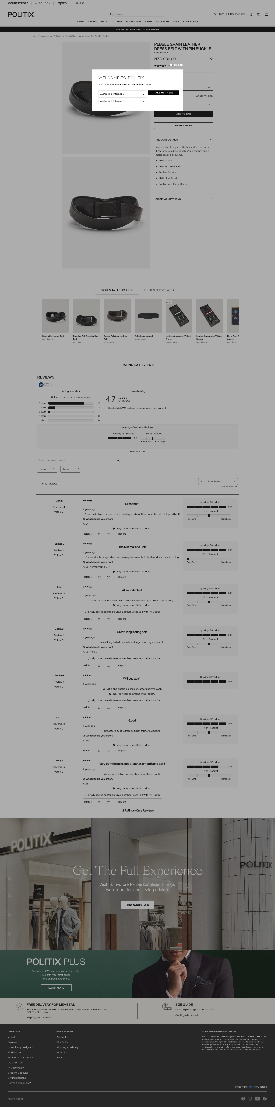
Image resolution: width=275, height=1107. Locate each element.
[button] (176, 65)
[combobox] (122, 94)
